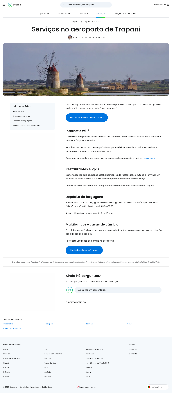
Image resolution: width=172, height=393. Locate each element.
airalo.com (149, 158)
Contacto (133, 354)
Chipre (6, 376)
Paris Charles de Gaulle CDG (97, 363)
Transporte (64, 13)
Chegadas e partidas (125, 13)
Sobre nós (133, 349)
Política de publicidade (150, 262)
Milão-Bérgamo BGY (11, 358)
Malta (46, 367)
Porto (88, 376)
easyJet (47, 358)
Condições (24, 387)
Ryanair (6, 354)
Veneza (89, 367)
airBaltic (6, 349)
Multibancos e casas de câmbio (26, 125)
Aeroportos (75, 22)
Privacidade (35, 387)
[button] (4, 5)
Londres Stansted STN (94, 349)
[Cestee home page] (14, 5)
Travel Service (50, 363)
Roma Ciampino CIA (94, 358)
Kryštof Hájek (78, 37)
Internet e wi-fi (18, 111)
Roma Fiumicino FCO (53, 354)
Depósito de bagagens (22, 121)
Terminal (83, 13)
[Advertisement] (32, 151)
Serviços (100, 13)
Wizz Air (6, 363)
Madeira (6, 367)
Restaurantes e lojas (21, 116)
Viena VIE (48, 349)
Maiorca (47, 376)
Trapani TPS (42, 13)
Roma (88, 372)
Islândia (6, 372)
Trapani (87, 22)
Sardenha (90, 354)
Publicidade (47, 387)
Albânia (47, 372)
